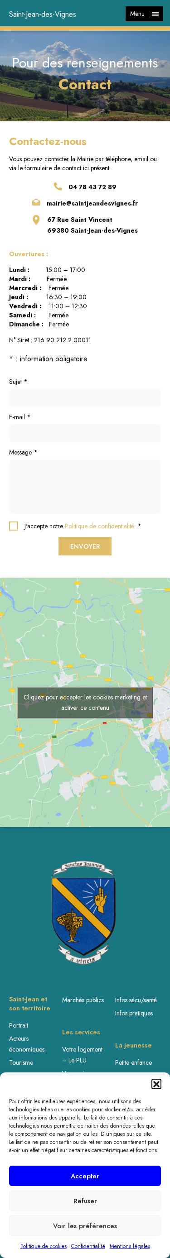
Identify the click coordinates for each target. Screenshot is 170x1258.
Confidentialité (88, 1246)
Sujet (18, 381)
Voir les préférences (85, 1226)
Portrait (18, 1025)
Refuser (85, 1201)
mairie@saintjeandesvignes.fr (92, 203)
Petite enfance (133, 1062)
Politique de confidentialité (99, 526)
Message (23, 452)
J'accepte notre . (82, 526)
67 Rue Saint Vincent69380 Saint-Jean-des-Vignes (92, 225)
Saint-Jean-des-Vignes (42, 14)
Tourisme (21, 1062)
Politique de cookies (43, 1246)
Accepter (85, 1176)
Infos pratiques (134, 1013)
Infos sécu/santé (136, 999)
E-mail (20, 416)
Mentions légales (130, 1246)
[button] (156, 1083)
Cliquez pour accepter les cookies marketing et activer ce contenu (85, 702)
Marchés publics (83, 999)
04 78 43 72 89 (92, 186)
